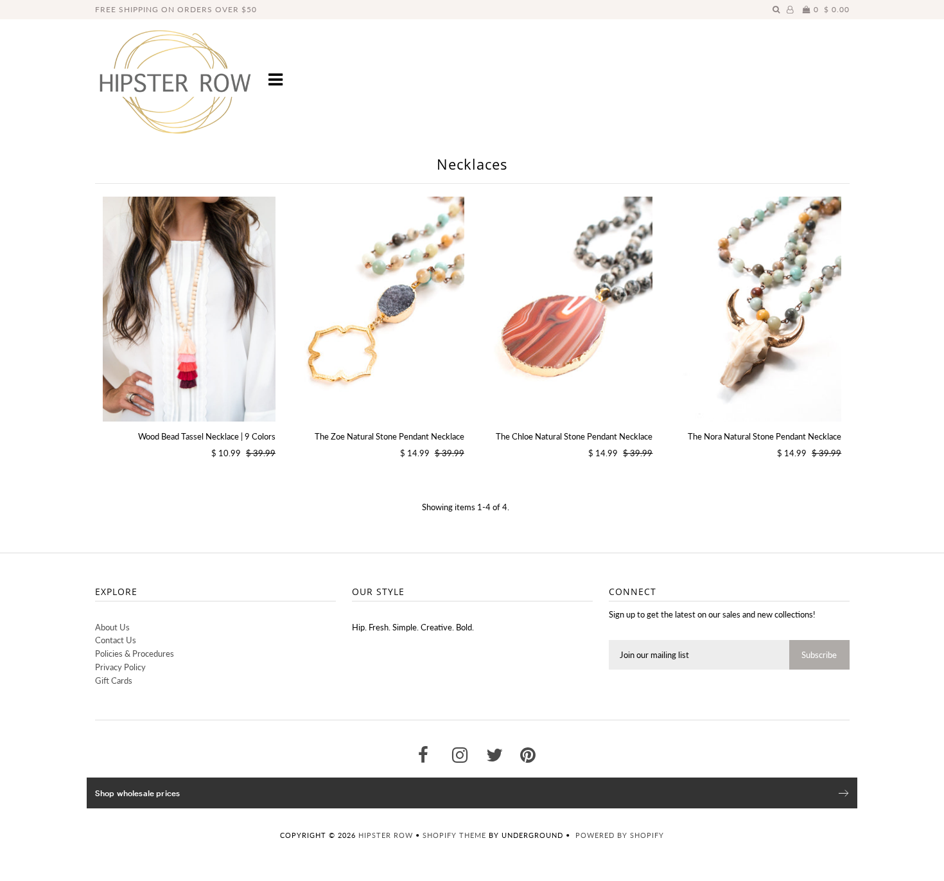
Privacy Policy (120, 667)
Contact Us (115, 640)
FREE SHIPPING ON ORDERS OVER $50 (176, 9)
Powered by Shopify (619, 835)
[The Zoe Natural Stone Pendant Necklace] (377, 309)
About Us (112, 627)
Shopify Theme (454, 835)
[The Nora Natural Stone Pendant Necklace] (755, 309)
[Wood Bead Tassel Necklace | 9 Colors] (189, 309)
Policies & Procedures (134, 653)
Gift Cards (113, 680)
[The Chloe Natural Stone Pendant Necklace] (566, 309)
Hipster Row (385, 835)
